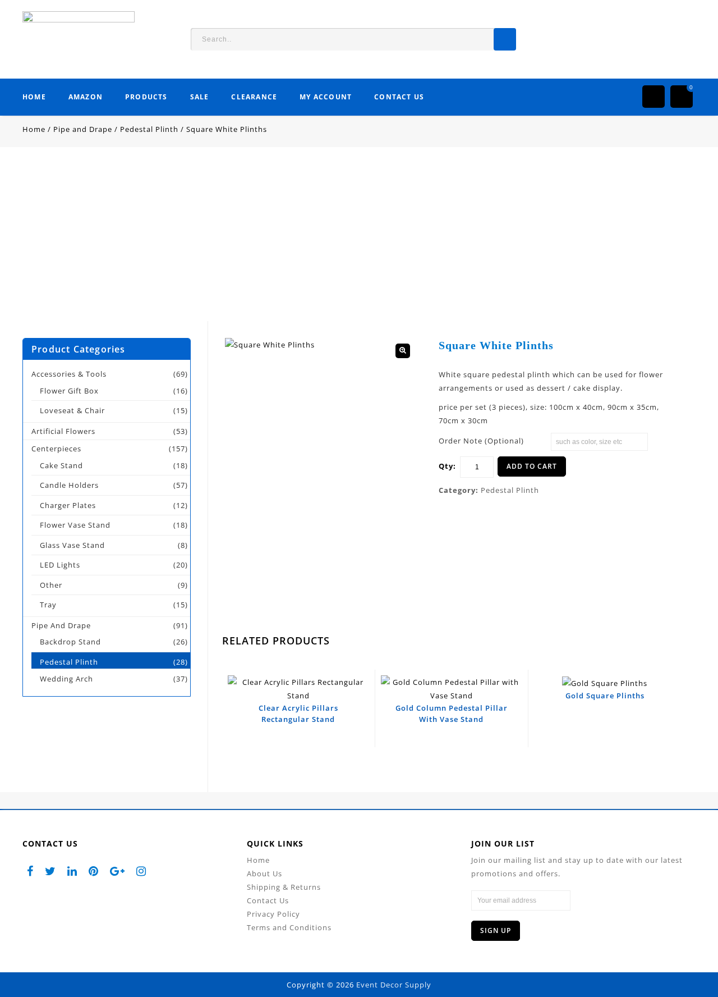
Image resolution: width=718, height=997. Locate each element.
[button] (402, 351)
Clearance (254, 97)
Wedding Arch (66, 679)
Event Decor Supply (393, 985)
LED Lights (60, 565)
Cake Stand (61, 465)
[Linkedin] (72, 870)
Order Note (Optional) (481, 441)
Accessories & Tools (69, 374)
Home (34, 97)
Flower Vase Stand (75, 525)
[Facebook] (30, 870)
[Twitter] (50, 870)
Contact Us (399, 97)
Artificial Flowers (63, 431)
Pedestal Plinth (149, 129)
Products (146, 97)
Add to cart (532, 466)
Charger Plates (68, 505)
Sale (199, 97)
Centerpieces (56, 448)
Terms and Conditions (289, 927)
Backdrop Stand (70, 642)
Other (51, 585)
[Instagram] (141, 870)
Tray (48, 605)
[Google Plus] (117, 870)
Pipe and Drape (82, 129)
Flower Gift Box (69, 391)
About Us (264, 873)
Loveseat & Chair (72, 410)
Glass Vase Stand (72, 545)
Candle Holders (69, 485)
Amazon (85, 97)
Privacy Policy (273, 914)
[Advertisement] (359, 242)
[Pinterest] (93, 870)
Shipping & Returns (284, 887)
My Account (326, 97)
